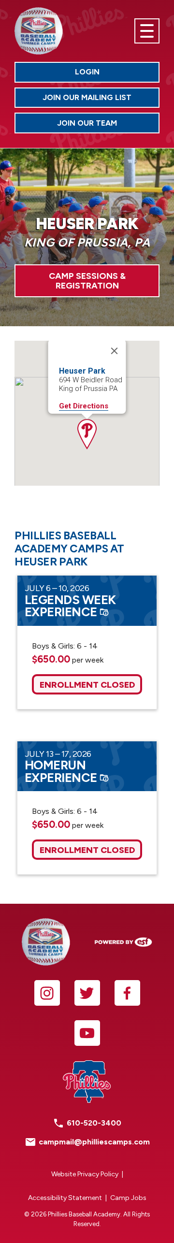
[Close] (114, 350)
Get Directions (83, 406)
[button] (87, 434)
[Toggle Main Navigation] (147, 30)
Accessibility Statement (65, 1198)
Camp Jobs (128, 1198)
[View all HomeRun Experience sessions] (104, 777)
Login (117, 74)
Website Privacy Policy (84, 1174)
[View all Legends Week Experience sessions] (104, 611)
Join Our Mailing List (87, 97)
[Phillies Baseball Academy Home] (38, 31)
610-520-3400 (94, 1122)
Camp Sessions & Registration (87, 281)
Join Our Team (108, 125)
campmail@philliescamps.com (94, 1141)
